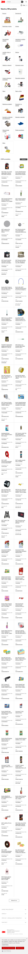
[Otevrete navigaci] (26, 1)
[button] (6, 951)
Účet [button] (24, 5)
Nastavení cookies (10, 932)
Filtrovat (23, 159)
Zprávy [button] (4, 913)
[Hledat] (22, 2)
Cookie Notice (5, 944)
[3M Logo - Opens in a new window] (3, 2)
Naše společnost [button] (7, 909)
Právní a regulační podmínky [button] (12, 918)
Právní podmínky (10, 929)
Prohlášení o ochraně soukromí (13, 931)
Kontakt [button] (4, 922)
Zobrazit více (14, 900)
